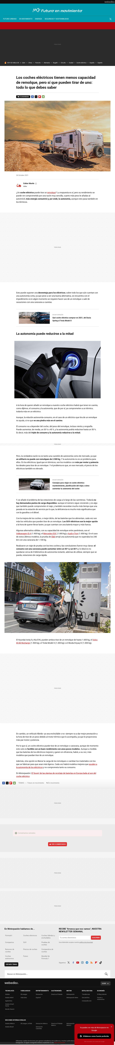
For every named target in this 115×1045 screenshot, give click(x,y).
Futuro (25, 956)
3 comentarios (24, 96)
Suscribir (96, 937)
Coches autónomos (9, 957)
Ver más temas (11, 964)
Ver (58, 844)
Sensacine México (42, 1023)
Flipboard (39, 96)
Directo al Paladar (56, 994)
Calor (23, 63)
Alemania (47, 63)
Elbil (53, 537)
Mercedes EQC (50, 533)
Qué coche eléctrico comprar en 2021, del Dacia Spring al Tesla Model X (71, 319)
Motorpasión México (70, 1024)
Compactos (9, 942)
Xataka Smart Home (9, 1005)
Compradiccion (86, 1001)
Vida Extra (24, 997)
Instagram (82, 962)
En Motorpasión (57, 315)
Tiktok (100, 962)
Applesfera (8, 1001)
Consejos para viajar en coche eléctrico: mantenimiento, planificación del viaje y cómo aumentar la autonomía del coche (70, 486)
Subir (104, 983)
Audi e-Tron (73, 533)
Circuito (63, 63)
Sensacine (39, 994)
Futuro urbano (10, 19)
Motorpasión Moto (72, 997)
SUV (25, 942)
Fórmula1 (8, 936)
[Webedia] (109, 1)
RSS (91, 962)
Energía (38, 19)
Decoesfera (85, 997)
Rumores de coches (9, 950)
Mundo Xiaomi (9, 1009)
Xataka (7, 994)
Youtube (78, 962)
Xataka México (10, 1023)
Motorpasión (70, 994)
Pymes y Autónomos (100, 998)
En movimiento (25, 19)
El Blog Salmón (102, 994)
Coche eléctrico (81, 63)
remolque (51, 192)
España (92, 63)
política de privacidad (86, 942)
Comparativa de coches (47, 950)
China (30, 63)
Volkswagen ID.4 (23, 533)
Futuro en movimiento (57, 10)
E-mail (43, 96)
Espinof (38, 997)
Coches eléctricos (30, 936)
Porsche (38, 63)
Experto (100, 63)
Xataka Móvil (9, 997)
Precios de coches (30, 949)
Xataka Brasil (9, 1027)
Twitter (110, 19)
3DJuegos (24, 994)
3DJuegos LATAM (26, 1023)
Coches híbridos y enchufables (48, 937)
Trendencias (86, 994)
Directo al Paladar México (56, 1024)
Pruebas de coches (45, 943)
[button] (30, 183)
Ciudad (71, 63)
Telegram (87, 962)
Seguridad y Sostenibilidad (57, 19)
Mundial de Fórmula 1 (45, 957)
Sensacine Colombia (39, 1027)
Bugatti (55, 63)
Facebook (32, 96)
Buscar (106, 974)
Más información (59, 1042)
